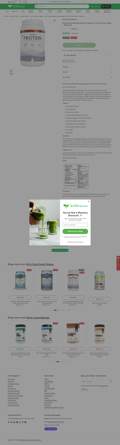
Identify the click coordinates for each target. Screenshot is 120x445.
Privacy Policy (83, 237)
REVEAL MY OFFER (75, 231)
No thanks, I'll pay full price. (75, 242)
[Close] (89, 201)
